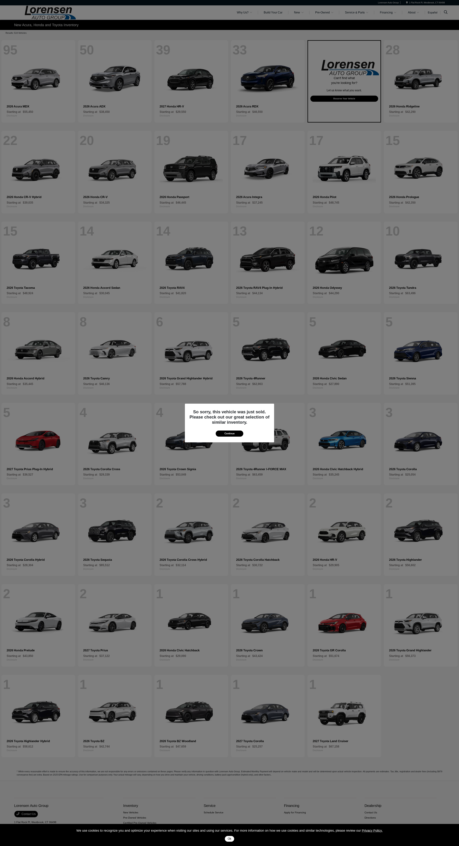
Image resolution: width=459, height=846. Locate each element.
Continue (229, 433)
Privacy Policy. (372, 830)
